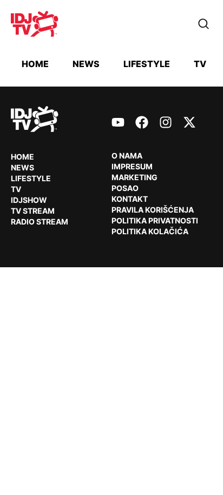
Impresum (132, 166)
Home (35, 63)
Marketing (135, 177)
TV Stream (33, 210)
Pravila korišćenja (153, 209)
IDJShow (29, 199)
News (86, 63)
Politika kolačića (150, 231)
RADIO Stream (39, 221)
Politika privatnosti (155, 220)
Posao (125, 188)
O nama (127, 155)
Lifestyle (146, 63)
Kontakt (130, 198)
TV (200, 63)
